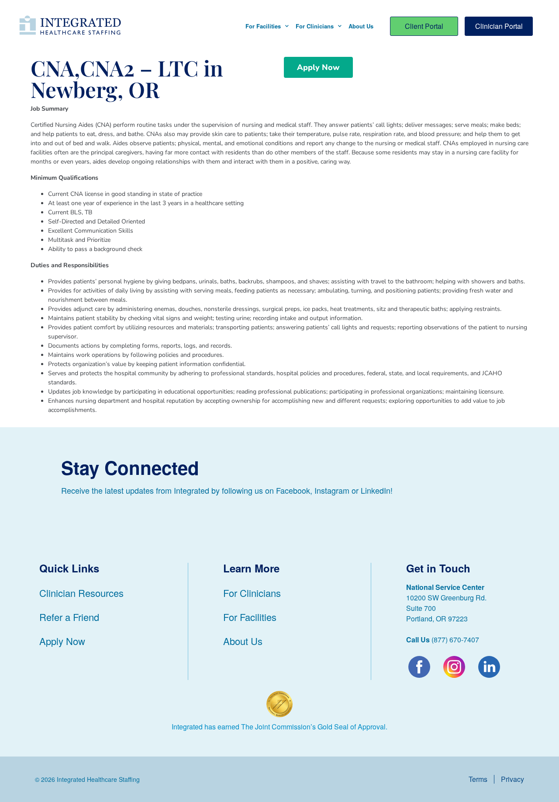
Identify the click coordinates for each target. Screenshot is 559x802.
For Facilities (263, 26)
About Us (361, 26)
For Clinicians (315, 26)
